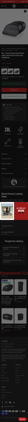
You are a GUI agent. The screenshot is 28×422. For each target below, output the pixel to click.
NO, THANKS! (21, 212)
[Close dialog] (27, 202)
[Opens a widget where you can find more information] (22, 419)
